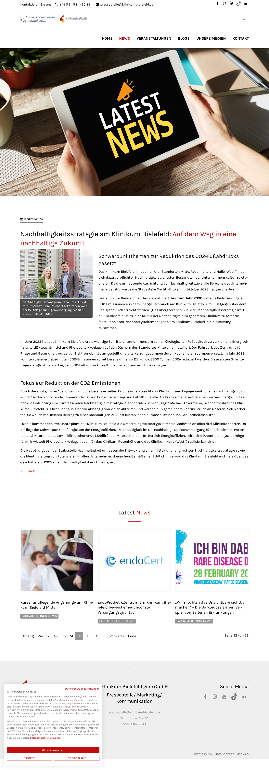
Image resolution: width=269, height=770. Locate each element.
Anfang (28, 636)
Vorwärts (117, 636)
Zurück (29, 471)
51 (71, 636)
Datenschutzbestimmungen (82, 688)
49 (56, 636)
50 (64, 636)
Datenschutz (224, 754)
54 (95, 636)
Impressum (203, 754)
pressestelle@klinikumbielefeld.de (126, 4)
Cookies (243, 754)
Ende (132, 636)
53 (87, 636)
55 (104, 636)
